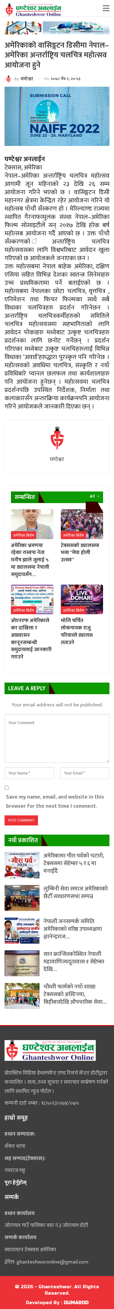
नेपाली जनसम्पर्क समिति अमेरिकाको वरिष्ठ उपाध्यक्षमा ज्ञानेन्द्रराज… (72, 929)
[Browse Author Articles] (57, 438)
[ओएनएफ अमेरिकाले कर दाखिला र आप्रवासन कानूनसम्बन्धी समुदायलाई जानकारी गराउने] (32, 600)
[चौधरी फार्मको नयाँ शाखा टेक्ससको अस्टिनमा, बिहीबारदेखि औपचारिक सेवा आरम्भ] (22, 996)
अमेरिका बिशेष (23, 535)
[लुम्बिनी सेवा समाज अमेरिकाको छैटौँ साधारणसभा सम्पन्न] (22, 898)
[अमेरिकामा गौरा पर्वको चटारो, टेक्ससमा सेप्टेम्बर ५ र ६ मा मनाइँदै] (22, 865)
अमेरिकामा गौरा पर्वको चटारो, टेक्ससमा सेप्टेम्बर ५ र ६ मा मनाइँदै (73, 863)
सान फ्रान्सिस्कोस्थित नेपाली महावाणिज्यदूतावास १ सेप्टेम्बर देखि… (73, 961)
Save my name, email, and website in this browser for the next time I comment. (55, 801)
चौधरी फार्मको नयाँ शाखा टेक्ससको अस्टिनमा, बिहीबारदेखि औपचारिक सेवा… (75, 994)
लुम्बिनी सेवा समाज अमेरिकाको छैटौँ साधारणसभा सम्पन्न (75, 892)
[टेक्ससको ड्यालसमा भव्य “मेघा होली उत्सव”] (82, 524)
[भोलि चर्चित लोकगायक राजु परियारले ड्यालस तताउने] (82, 600)
